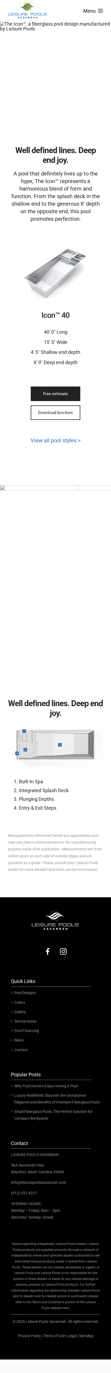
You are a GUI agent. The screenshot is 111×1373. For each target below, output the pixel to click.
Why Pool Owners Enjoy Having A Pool (46, 1086)
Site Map (86, 1336)
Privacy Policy (29, 1336)
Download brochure (55, 412)
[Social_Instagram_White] (63, 948)
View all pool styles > (56, 440)
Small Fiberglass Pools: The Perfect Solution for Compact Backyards (53, 1114)
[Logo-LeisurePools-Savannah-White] (55, 911)
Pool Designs (25, 993)
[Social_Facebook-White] (48, 948)
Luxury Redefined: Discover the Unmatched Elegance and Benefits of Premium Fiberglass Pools (57, 1098)
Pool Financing (26, 1031)
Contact (21, 1050)
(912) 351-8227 (24, 1193)
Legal (72, 1336)
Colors (19, 1002)
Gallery (20, 1012)
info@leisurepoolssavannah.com (38, 1182)
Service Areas (25, 1021)
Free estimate (55, 393)
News (19, 1040)
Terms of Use (54, 1336)
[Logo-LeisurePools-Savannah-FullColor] (27, 3)
